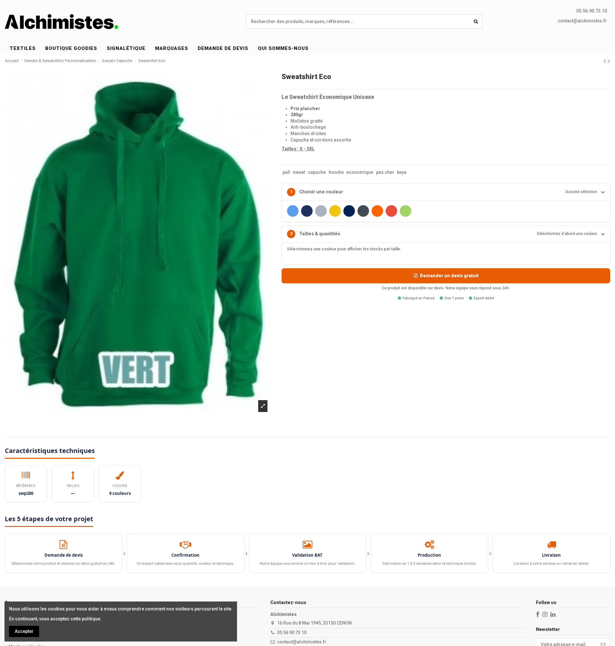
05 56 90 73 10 (292, 632)
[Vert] (405, 211)
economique (359, 172)
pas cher (385, 172)
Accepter (24, 631)
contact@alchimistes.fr (582, 20)
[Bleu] (293, 211)
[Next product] (609, 61)
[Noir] (363, 211)
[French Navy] (307, 211)
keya (401, 172)
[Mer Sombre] (349, 211)
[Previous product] (605, 61)
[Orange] (377, 211)
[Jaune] (335, 211)
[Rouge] (391, 211)
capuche (317, 172)
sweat (299, 172)
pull (286, 172)
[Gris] (321, 211)
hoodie (336, 172)
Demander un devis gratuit (449, 275)
